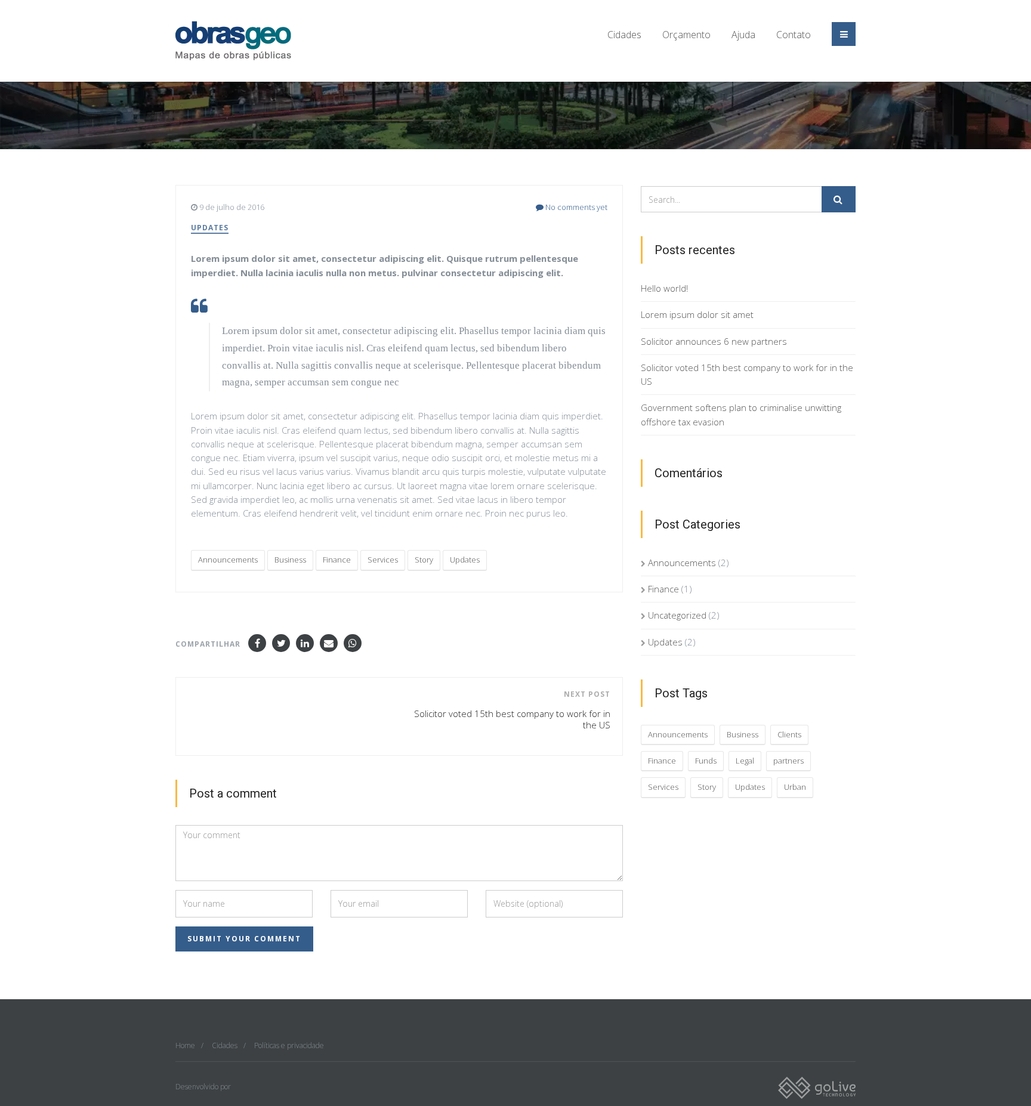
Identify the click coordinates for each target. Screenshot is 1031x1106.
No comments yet (575, 207)
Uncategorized (677, 615)
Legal (745, 760)
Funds (706, 760)
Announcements (228, 559)
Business (290, 559)
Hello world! (664, 288)
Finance (337, 559)
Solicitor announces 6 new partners (714, 341)
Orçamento (686, 34)
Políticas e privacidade (289, 1045)
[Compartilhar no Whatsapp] (353, 643)
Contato (793, 34)
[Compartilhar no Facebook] (257, 643)
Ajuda (743, 34)
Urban (795, 786)
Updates (210, 228)
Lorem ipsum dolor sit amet (697, 314)
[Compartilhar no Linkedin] (305, 643)
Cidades (624, 34)
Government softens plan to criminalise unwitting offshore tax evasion (741, 414)
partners (788, 760)
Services (383, 559)
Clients (789, 734)
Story (424, 559)
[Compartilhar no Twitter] (281, 643)
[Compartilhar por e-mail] (329, 643)
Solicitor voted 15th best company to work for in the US (747, 374)
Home (185, 1045)
